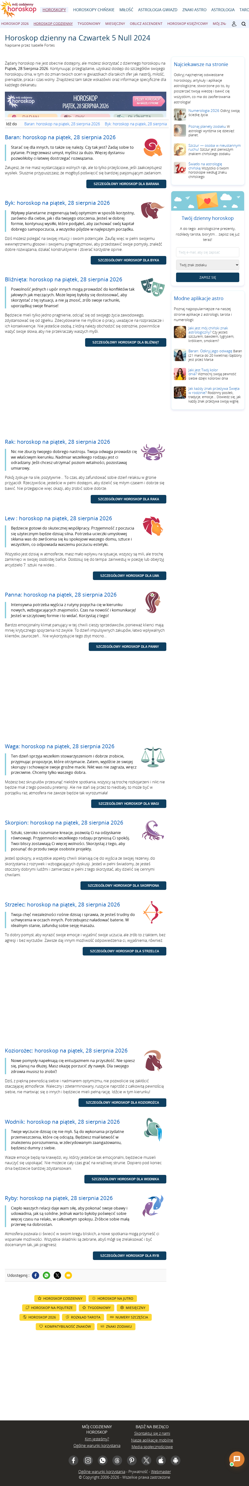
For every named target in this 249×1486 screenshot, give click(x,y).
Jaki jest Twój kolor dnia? (212, 374)
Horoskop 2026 (15, 23)
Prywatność (138, 1471)
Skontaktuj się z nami (152, 1433)
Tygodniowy (89, 23)
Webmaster (161, 1471)
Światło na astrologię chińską (208, 170)
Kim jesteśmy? (97, 1439)
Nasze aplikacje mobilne (152, 1440)
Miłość (126, 9)
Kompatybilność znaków (68, 1326)
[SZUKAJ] (244, 24)
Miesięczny (115, 23)
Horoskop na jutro (115, 1298)
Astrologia (223, 9)
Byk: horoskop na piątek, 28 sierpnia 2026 (141, 124)
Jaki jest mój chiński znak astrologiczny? (211, 334)
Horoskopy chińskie (94, 9)
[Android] (175, 1460)
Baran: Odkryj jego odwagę (215, 355)
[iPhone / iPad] (161, 1460)
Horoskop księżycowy (187, 23)
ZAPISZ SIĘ (207, 277)
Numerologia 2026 (214, 112)
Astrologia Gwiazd (158, 9)
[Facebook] (35, 1275)
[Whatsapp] (46, 1275)
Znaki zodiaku (119, 1326)
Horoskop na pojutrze (52, 1307)
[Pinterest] (132, 1460)
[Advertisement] (85, 397)
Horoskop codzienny (53, 23)
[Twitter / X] (57, 1275)
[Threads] (117, 1460)
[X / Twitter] (146, 1460)
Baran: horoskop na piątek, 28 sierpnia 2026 (62, 124)
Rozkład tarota (85, 1317)
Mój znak (221, 23)
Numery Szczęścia (132, 1317)
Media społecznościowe (152, 1446)
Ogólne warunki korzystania (96, 1445)
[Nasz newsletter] (234, 24)
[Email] (68, 1275)
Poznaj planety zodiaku (211, 130)
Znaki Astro (194, 9)
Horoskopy (54, 9)
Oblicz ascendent (146, 23)
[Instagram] (88, 1460)
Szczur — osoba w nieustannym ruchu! (214, 149)
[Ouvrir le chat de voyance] (237, 1459)
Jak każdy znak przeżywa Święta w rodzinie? (214, 394)
